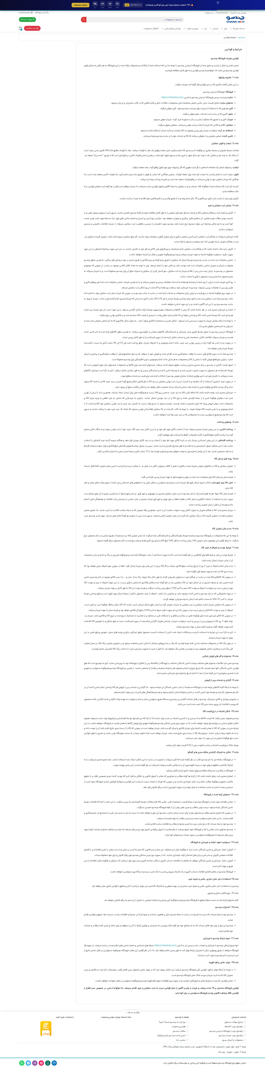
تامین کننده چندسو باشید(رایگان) (171, 1035)
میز (205, 28)
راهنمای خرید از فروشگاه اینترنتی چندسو (226, 1031)
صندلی (215, 28)
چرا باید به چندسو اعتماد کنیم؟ (172, 1022)
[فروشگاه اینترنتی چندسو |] (235, 19)
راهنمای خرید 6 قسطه (238, 13)
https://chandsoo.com (172, 97)
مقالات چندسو (179, 1031)
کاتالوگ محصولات (151, 28)
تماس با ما (180, 1040)
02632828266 (25, 12)
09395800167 (41, 12)
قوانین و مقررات (178, 1026)
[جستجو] (83, 19)
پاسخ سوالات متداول (234, 1022)
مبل (225, 28)
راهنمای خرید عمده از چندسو (231, 1035)
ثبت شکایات (209, 13)
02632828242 (222, 13)
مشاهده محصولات (80, 5)
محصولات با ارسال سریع (232, 1040)
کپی (127, 5)
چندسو (242, 37)
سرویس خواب (192, 28)
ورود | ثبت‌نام (26, 19)
